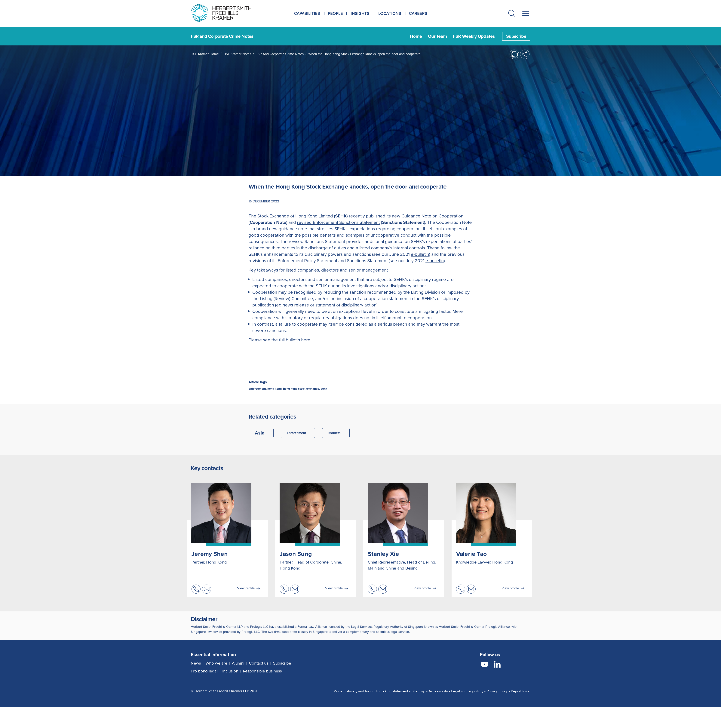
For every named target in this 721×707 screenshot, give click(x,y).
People (335, 13)
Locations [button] (389, 13)
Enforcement (296, 432)
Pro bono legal (204, 671)
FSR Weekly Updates (474, 36)
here (305, 340)
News (196, 663)
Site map (418, 691)
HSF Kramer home (205, 53)
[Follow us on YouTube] (484, 665)
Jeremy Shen (210, 553)
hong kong (274, 388)
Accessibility (438, 691)
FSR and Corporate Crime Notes (280, 53)
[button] (511, 14)
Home (416, 36)
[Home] (226, 13)
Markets (334, 432)
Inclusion (230, 671)
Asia (260, 433)
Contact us (258, 663)
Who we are (216, 663)
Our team (437, 36)
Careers (418, 13)
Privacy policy (497, 691)
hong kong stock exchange (301, 388)
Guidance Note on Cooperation (432, 216)
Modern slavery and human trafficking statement (370, 691)
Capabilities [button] (307, 13)
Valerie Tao (471, 553)
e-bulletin (420, 254)
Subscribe (516, 36)
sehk (324, 388)
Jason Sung (296, 553)
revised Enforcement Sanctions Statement (338, 222)
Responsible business (262, 671)
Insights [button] (360, 13)
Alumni (238, 663)
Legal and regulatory (467, 691)
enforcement (257, 388)
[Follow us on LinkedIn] (497, 665)
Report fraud (520, 691)
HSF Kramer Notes (237, 53)
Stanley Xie (383, 553)
